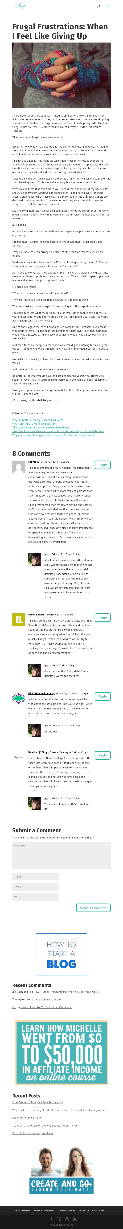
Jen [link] (46, 554)
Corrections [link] (98, 1210)
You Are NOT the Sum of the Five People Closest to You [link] (45, 1125)
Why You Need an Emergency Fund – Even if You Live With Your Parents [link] (53, 435)
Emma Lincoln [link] (36, 614)
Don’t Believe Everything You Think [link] (32, 1133)
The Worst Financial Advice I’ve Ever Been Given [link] (40, 427)
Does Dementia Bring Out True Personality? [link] (37, 1102)
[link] (19, 6)
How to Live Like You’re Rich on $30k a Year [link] (46, 1007)
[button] (108, 8)
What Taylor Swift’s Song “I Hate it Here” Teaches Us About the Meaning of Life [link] (59, 1110)
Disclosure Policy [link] (66, 1210)
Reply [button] (102, 465)
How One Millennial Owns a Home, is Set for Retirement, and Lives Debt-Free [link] (58, 431)
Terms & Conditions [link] (44, 1210)
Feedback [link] (84, 1210)
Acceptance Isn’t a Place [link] (46, 999)
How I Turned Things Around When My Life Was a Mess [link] (66, 992)
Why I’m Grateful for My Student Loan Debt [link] (37, 420)
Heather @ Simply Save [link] (42, 752)
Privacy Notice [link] (22, 1210)
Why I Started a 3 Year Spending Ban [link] (33, 424)
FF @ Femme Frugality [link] (41, 693)
